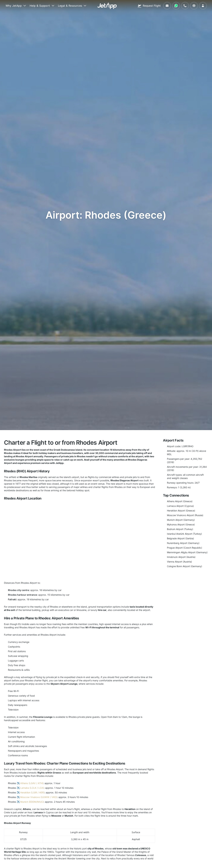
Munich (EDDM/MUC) (32, 801)
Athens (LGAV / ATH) (31, 783)
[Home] (107, 5)
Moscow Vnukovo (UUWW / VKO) (38, 797)
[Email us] (167, 5)
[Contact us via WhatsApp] (176, 5)
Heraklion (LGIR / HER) (32, 792)
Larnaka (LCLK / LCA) (32, 787)
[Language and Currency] (194, 5)
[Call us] (185, 5)
